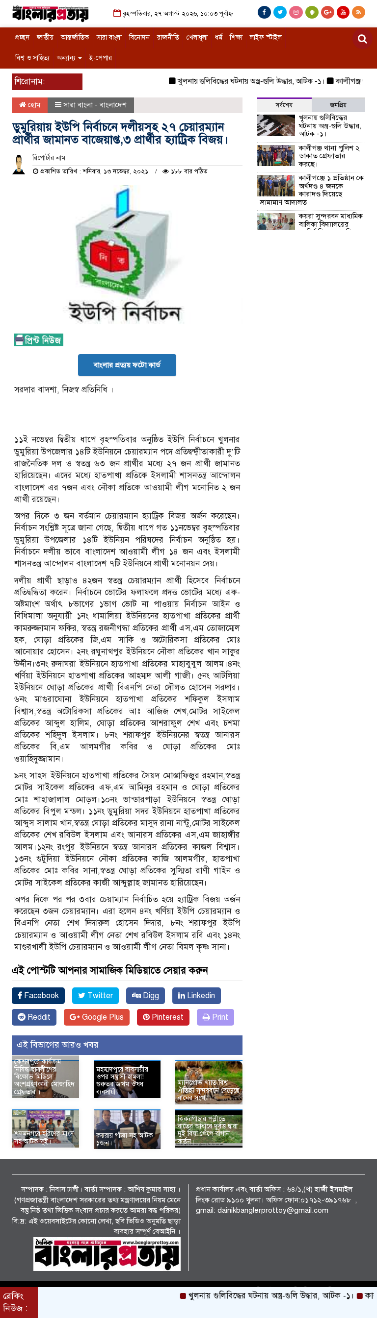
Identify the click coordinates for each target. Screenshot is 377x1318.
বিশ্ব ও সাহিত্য (32, 58)
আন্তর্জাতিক (75, 37)
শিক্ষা (236, 37)
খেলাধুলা (197, 37)
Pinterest (167, 1017)
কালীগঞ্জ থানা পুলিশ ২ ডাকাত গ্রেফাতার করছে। (329, 156)
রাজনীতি (168, 37)
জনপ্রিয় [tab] (338, 105)
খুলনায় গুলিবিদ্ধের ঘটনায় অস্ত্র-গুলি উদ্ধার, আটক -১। (236, 81)
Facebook (40, 996)
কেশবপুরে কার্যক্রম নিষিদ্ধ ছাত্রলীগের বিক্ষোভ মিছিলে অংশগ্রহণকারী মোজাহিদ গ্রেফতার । (44, 1076)
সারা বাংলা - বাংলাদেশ (95, 104)
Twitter (99, 996)
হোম (33, 104)
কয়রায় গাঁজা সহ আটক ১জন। (124, 1139)
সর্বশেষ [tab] (284, 105)
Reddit (38, 1017)
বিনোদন (139, 37)
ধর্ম (218, 37)
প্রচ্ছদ (22, 37)
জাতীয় (45, 37)
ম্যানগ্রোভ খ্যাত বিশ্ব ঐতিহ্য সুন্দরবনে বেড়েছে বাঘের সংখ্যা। (209, 1090)
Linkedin (200, 996)
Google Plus (102, 1017)
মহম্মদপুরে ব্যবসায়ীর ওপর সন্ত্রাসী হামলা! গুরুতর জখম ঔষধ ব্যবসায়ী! (122, 1080)
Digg (150, 996)
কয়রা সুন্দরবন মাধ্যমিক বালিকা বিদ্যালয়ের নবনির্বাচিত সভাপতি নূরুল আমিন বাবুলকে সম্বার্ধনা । (311, 228)
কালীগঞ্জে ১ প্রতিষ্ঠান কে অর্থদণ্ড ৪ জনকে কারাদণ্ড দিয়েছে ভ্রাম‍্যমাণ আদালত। (312, 190)
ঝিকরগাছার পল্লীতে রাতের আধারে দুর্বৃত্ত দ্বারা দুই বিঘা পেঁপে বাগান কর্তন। (208, 1130)
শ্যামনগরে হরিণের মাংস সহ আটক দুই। (44, 1137)
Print (219, 1017)
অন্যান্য (67, 58)
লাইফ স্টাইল (266, 37)
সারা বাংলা (109, 37)
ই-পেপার (100, 58)
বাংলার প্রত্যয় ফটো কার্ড (127, 364)
